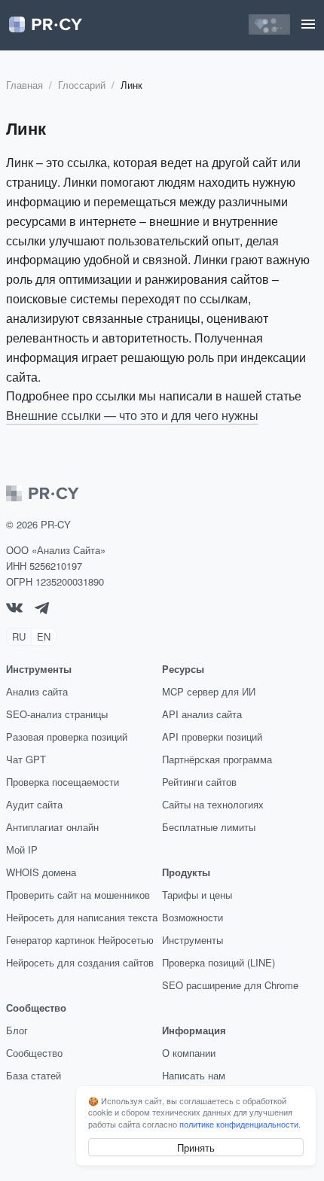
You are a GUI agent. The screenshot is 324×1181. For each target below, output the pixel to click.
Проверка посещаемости (62, 782)
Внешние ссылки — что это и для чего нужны (132, 415)
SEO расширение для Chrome (230, 985)
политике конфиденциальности (238, 1124)
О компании (188, 1053)
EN (43, 636)
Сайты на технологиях (213, 804)
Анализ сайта (37, 691)
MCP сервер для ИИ (208, 691)
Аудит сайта (34, 804)
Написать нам (193, 1075)
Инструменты (192, 940)
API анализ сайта (202, 714)
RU (19, 636)
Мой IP (22, 849)
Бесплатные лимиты (208, 827)
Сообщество (34, 1053)
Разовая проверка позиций (66, 736)
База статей (33, 1075)
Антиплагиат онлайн (52, 827)
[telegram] (42, 610)
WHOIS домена (41, 872)
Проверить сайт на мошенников (78, 894)
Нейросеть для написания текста (81, 917)
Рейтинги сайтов (199, 782)
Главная (24, 85)
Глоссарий (81, 85)
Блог (17, 1030)
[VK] (14, 608)
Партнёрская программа (217, 759)
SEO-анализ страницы (57, 714)
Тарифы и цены (197, 894)
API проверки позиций (212, 736)
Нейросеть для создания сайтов (80, 962)
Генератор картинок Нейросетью (80, 940)
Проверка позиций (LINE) (218, 962)
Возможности (192, 917)
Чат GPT (26, 759)
